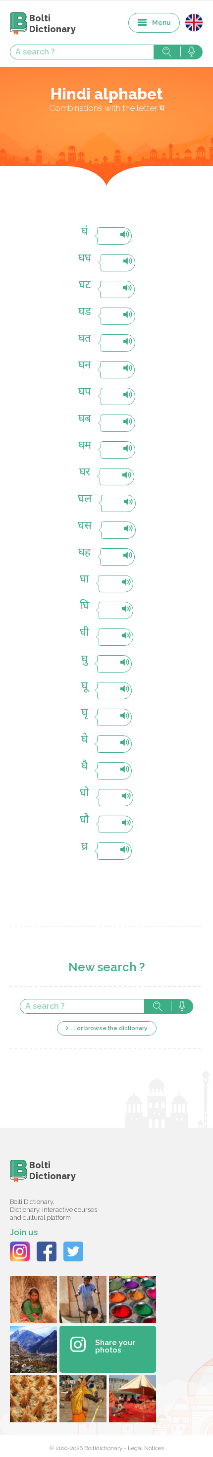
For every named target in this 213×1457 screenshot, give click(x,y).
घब (84, 419)
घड (84, 312)
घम (84, 446)
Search (167, 52)
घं (84, 232)
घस (85, 526)
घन (84, 366)
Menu (161, 22)
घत (84, 339)
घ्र (84, 847)
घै (84, 767)
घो (84, 793)
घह (84, 553)
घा (84, 579)
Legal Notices (146, 1448)
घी (84, 633)
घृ (84, 713)
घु (84, 660)
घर (84, 473)
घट (85, 285)
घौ (84, 820)
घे (84, 740)
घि (84, 606)
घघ (84, 259)
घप (84, 392)
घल (85, 499)
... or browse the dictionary (109, 1028)
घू (84, 686)
